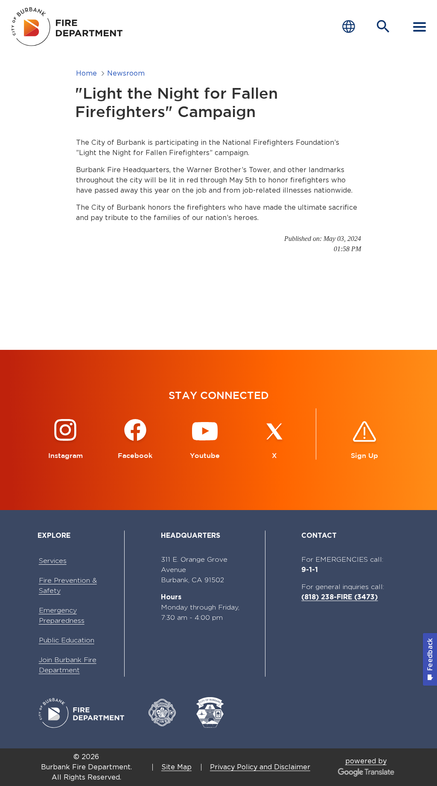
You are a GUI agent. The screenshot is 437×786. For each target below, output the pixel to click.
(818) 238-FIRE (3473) (339, 597)
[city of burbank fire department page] (69, 26)
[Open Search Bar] (383, 26)
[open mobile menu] (419, 26)
